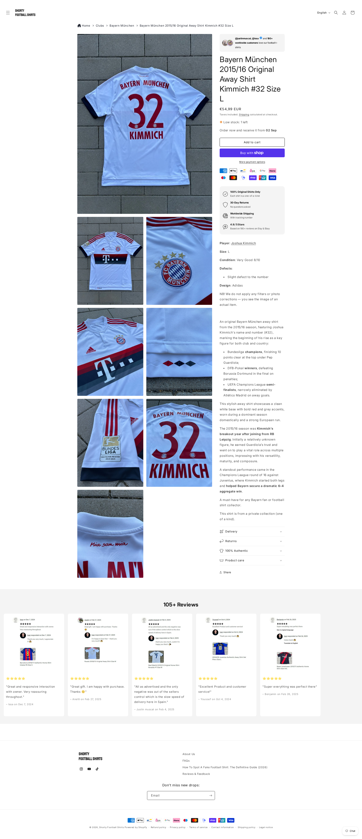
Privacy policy (178, 827)
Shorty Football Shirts (111, 827)
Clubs (100, 25)
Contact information (222, 827)
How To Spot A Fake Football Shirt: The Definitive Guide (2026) (225, 767)
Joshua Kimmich (243, 243)
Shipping (244, 114)
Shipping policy (246, 827)
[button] (8, 12)
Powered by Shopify (136, 827)
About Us (189, 754)
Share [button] (227, 572)
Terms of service (198, 827)
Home (86, 25)
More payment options (252, 161)
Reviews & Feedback (196, 773)
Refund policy (158, 827)
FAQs (186, 760)
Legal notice (266, 827)
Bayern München (122, 25)
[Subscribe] (210, 795)
